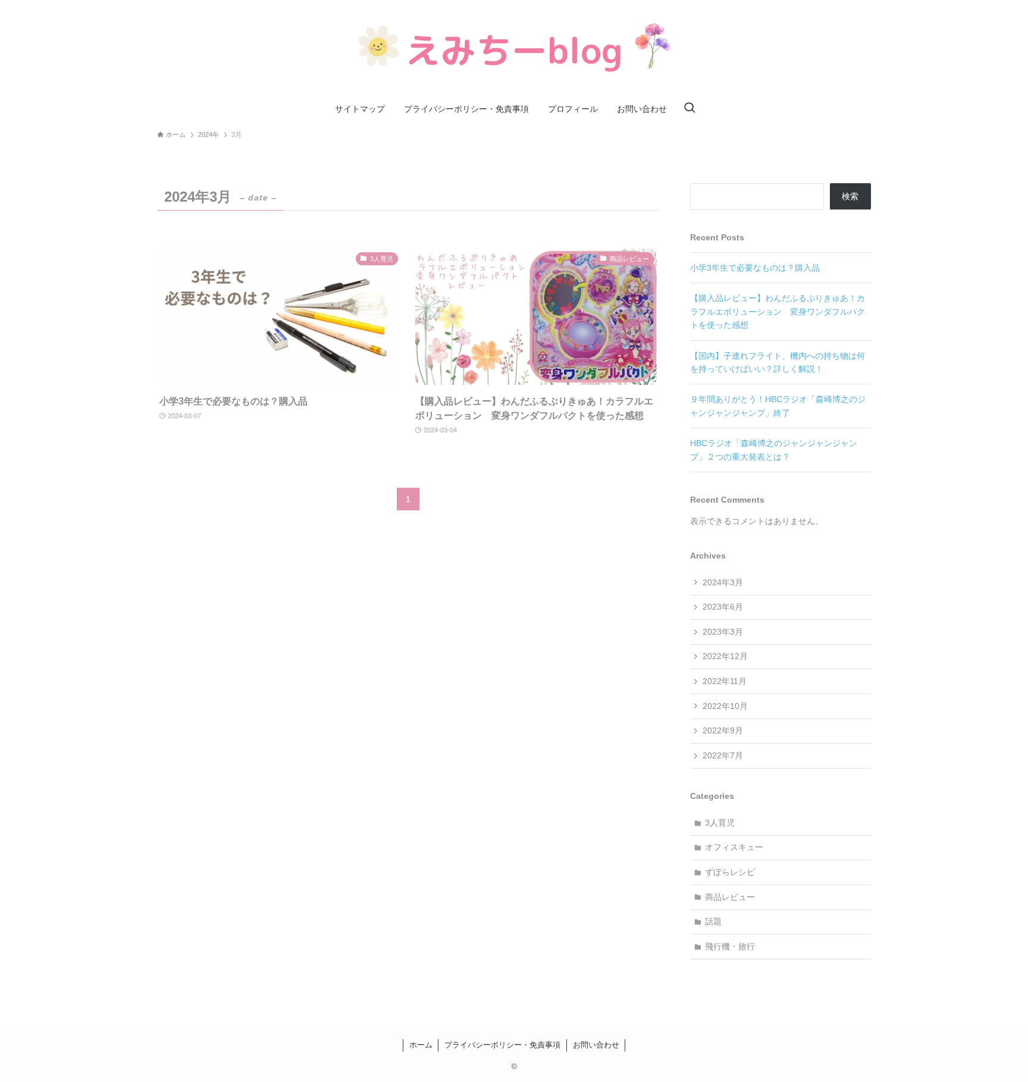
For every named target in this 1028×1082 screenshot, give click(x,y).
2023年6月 (723, 606)
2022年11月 (725, 681)
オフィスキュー (734, 847)
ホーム (420, 1044)
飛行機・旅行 (730, 946)
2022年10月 (725, 706)
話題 (713, 921)
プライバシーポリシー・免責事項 (502, 1044)
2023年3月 (723, 631)
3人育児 (720, 822)
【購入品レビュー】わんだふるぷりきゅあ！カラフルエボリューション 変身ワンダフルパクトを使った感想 (777, 311)
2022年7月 (723, 755)
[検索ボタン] (689, 109)
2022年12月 (725, 656)
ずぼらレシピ (730, 872)
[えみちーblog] (514, 50)
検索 (850, 196)
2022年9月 (723, 730)
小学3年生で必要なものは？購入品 (755, 267)
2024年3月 (723, 582)
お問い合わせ (596, 1044)
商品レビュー (730, 897)
